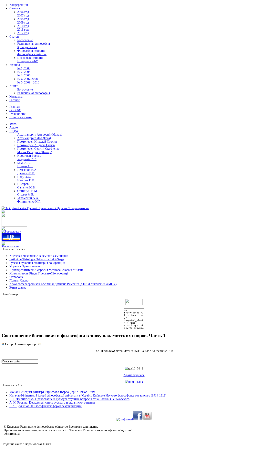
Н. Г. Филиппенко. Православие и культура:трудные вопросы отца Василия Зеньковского (69, 399)
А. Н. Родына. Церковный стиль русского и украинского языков (52, 402)
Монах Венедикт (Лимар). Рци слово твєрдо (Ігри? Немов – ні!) (52, 392)
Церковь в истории (30, 57)
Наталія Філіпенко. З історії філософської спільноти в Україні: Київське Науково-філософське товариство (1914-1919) (87, 395)
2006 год (23, 12)
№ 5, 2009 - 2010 (28, 82)
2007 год (23, 15)
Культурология (27, 47)
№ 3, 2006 (23, 75)
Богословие (25, 40)
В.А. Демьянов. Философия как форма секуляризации (45, 406)
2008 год (23, 19)
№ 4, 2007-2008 (27, 79)
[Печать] (39, 344)
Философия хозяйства (31, 54)
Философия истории (31, 50)
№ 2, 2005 (23, 71)
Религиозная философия (33, 43)
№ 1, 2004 (23, 68)
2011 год (23, 29)
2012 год (23, 33)
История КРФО (27, 61)
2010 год (23, 26)
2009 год (23, 22)
